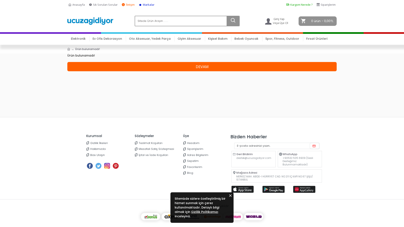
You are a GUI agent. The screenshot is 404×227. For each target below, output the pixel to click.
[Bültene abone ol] (314, 146)
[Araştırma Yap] (233, 21)
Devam (202, 66)
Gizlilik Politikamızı (204, 212)
